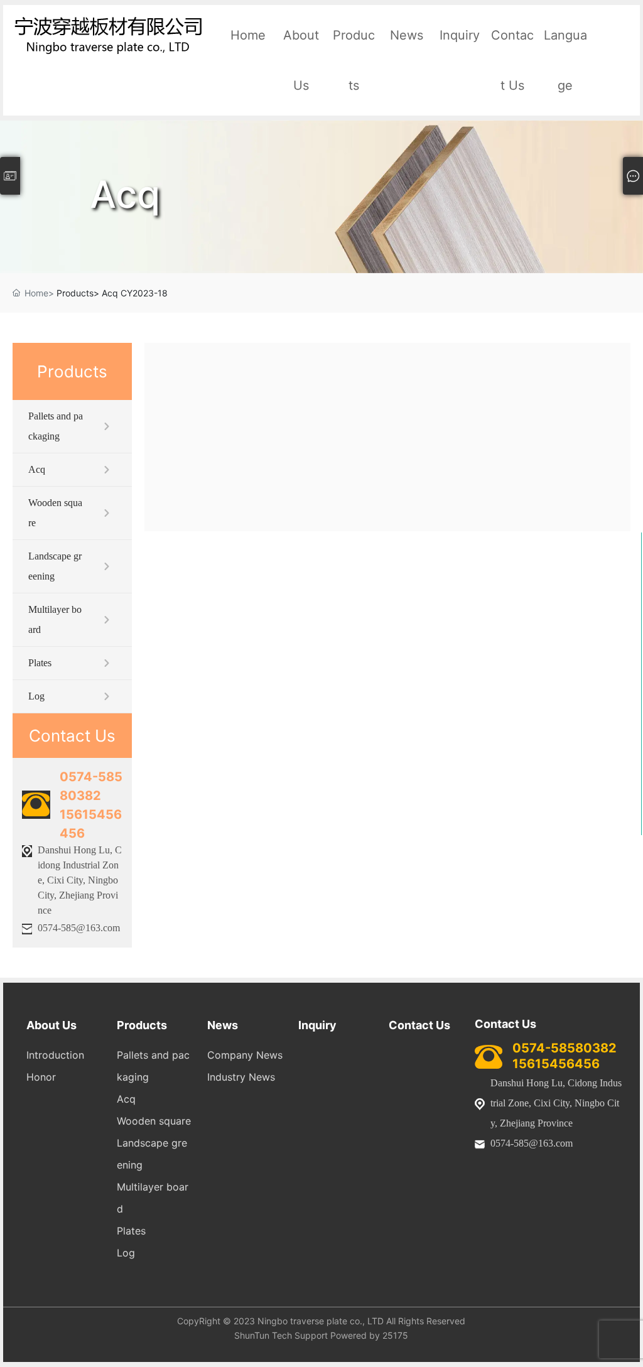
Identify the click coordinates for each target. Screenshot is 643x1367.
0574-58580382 (564, 1048)
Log (36, 696)
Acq (125, 194)
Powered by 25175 (369, 1335)
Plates (39, 662)
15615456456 (556, 1063)
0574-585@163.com (79, 927)
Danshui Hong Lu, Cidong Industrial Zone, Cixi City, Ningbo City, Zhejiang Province (80, 880)
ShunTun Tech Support (281, 1335)
